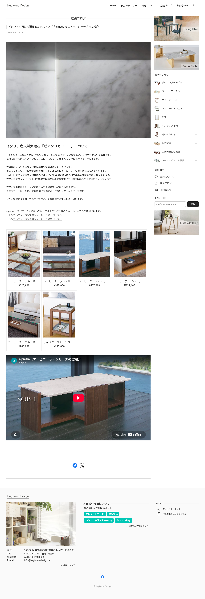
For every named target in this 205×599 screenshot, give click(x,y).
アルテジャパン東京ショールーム (30, 215)
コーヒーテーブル (171, 91)
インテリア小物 (170, 126)
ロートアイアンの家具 (173, 160)
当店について (149, 5)
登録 (193, 204)
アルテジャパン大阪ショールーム (30, 219)
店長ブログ (166, 5)
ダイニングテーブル (172, 82)
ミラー (165, 117)
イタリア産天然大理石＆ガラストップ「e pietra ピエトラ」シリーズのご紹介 (53, 26)
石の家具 (166, 143)
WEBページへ (55, 215)
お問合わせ (182, 5)
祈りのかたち (169, 134)
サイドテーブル (170, 100)
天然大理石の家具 (171, 152)
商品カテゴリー (129, 5)
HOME (113, 5)
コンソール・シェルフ (173, 108)
